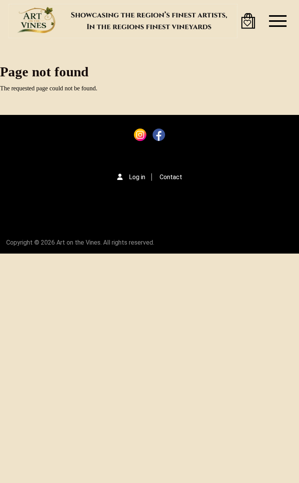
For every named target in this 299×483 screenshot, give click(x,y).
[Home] (123, 21)
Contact (171, 177)
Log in (137, 177)
